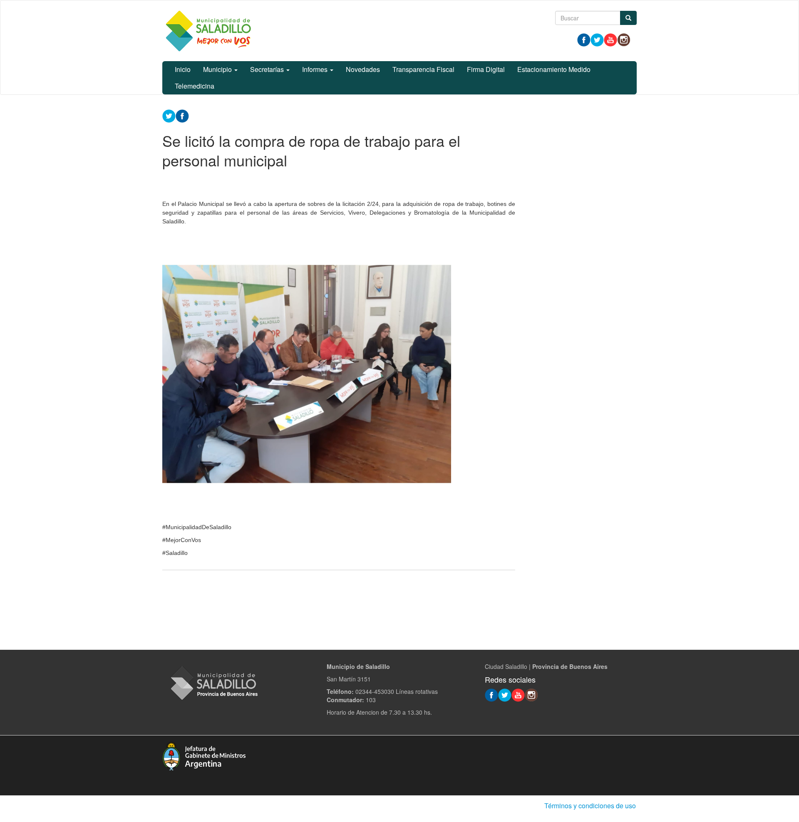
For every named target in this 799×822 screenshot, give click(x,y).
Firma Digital (486, 69)
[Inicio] (208, 31)
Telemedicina (194, 86)
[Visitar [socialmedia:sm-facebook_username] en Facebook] (182, 115)
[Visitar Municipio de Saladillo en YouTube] (610, 39)
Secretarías (267, 69)
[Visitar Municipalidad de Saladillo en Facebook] (584, 39)
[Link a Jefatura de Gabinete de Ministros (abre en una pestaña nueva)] (204, 755)
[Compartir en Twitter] (169, 115)
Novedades (363, 69)
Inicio (183, 69)
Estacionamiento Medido (554, 69)
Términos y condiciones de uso (590, 805)
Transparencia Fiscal (423, 69)
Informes (315, 69)
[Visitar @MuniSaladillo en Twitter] (597, 39)
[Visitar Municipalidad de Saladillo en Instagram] (623, 39)
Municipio (218, 69)
